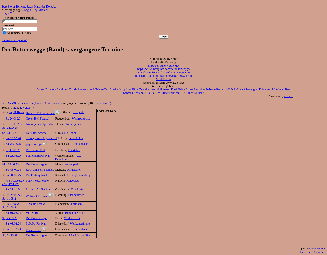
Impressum (305, 251)
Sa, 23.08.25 (13, 155)
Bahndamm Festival (38, 155)
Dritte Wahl (266, 89)
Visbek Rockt (34, 212)
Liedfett (278, 89)
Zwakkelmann (147, 89)
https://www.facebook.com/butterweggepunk (163, 72)
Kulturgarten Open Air (39, 124)
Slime (135, 89)
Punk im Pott (33, 144)
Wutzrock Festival (36, 196)
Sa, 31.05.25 (13, 175)
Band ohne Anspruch (82, 89)
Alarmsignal (251, 89)
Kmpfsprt (125, 89)
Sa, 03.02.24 (13, 223)
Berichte (21, 6)
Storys (11, 6)
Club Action (69, 132)
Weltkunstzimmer (80, 223)
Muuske (199, 92)
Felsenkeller (76, 138)
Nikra (287, 89)
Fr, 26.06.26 (13, 118)
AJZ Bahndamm (68, 157)
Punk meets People (37, 180)
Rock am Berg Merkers (40, 169)
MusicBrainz (163, 79)
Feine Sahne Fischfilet (191, 89)
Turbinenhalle (79, 143)
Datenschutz (319, 251)
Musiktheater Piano (80, 235)
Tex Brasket (111, 89)
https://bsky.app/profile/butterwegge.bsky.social (163, 75)
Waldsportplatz (81, 118)
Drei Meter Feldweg (167, 92)
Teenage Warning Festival (41, 138)
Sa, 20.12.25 (13, 143)
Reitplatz (78, 112)
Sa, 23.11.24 (13, 189)
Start (4, 6)
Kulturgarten (73, 124)
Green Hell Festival (37, 118)
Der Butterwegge (36, 132)
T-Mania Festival (36, 203)
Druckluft (77, 189)
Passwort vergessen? (14, 40)
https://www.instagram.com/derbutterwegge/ (163, 69)
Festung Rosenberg (78, 175)
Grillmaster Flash (167, 89)
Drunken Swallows (57, 89)
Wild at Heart (72, 218)
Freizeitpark (71, 164)
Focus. (41, 89)
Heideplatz (72, 180)
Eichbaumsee (76, 195)
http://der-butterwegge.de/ (163, 65)
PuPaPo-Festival (36, 223)
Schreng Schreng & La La (139, 92)
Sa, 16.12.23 (13, 229)
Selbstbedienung (215, 89)
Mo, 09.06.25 (10, 164)
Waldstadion (74, 169)
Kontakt (51, 6)
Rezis (30, 6)
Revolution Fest (35, 150)
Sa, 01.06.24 (13, 212)
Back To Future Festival (40, 113)
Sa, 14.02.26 (13, 138)
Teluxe (99, 89)
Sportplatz (75, 203)
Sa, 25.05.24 (9, 218)
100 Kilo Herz (234, 89)
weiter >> (28, 107)
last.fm (288, 96)
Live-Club (74, 150)
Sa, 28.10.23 (9, 235)
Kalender (39, 6)
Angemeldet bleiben (18, 32)
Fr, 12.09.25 (13, 150)
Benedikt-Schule (75, 212)
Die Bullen (186, 92)
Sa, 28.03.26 (9, 132)
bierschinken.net (316, 248)
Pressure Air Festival (38, 189)
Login (27, 10)
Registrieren (40, 10)
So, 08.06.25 (13, 169)
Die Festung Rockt (37, 175)
